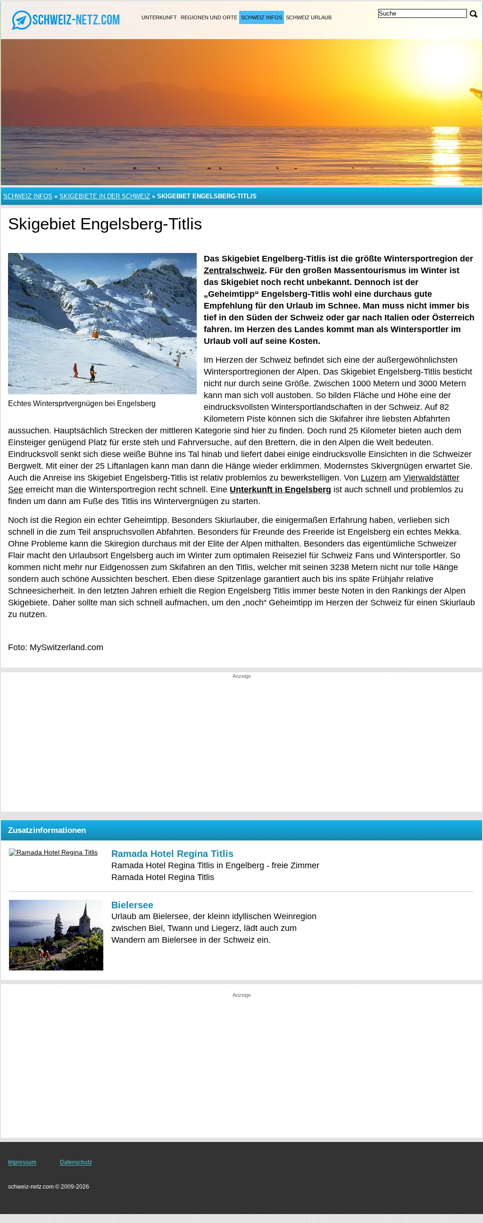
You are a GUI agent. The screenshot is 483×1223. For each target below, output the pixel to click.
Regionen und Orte (209, 17)
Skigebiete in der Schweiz (104, 196)
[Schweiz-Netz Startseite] (66, 19)
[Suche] (473, 13)
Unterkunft (159, 17)
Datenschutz (76, 1162)
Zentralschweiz (234, 270)
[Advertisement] (241, 746)
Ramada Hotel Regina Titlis (172, 853)
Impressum (22, 1162)
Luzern (374, 477)
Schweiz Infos (261, 17)
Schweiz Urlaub (309, 17)
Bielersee (132, 905)
